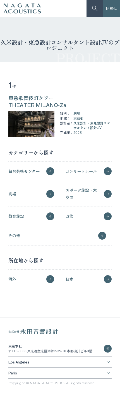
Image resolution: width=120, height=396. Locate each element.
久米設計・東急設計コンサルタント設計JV (91, 125)
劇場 (76, 113)
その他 (14, 235)
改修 (69, 216)
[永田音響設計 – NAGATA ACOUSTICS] (22, 8)
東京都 (78, 118)
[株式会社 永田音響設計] (33, 333)
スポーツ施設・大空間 (81, 193)
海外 (12, 279)
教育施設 (16, 216)
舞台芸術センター (24, 171)
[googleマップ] (108, 349)
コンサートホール (81, 171)
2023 (77, 132)
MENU (111, 8)
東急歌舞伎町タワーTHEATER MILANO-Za (37, 101)
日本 (69, 279)
